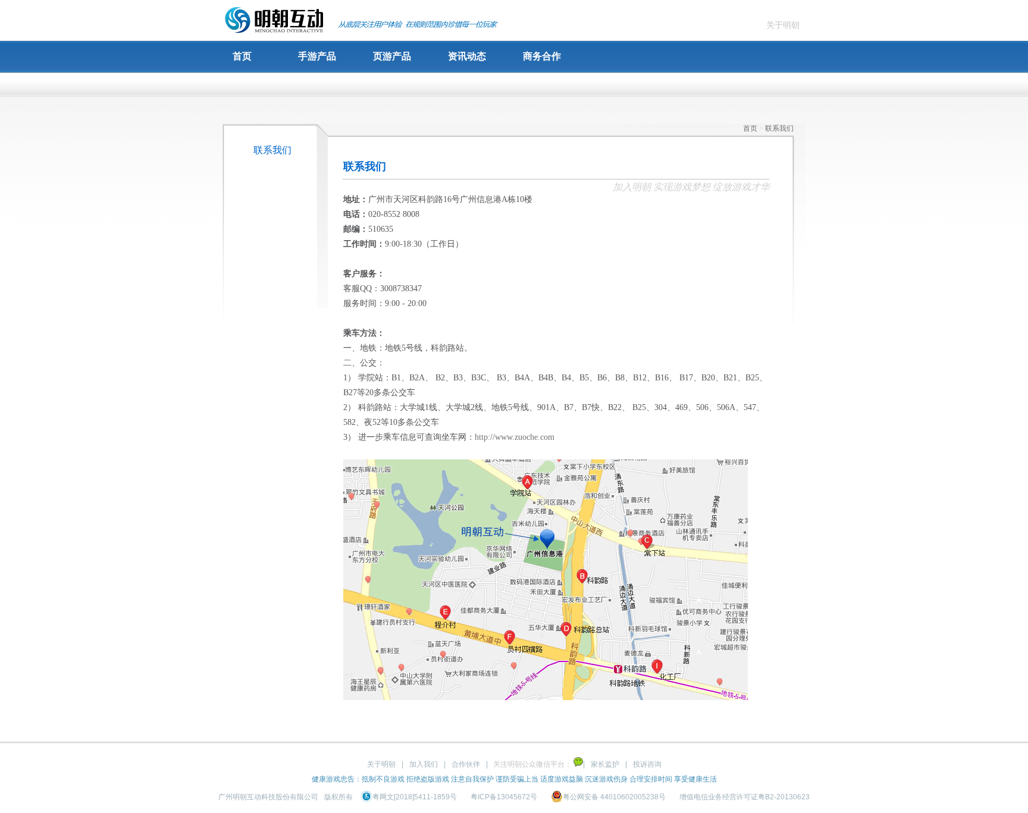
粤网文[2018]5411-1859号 (415, 797)
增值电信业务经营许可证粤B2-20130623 (744, 797)
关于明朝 (783, 25)
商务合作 (542, 56)
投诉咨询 (647, 764)
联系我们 (272, 150)
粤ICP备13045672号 (504, 797)
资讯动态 (467, 56)
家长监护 (605, 764)
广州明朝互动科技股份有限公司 (268, 797)
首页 (242, 56)
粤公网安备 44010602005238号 (615, 797)
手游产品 (317, 56)
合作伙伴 (466, 764)
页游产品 (392, 56)
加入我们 (423, 764)
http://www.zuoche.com (514, 437)
